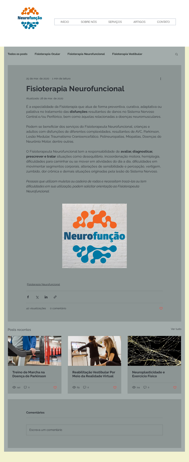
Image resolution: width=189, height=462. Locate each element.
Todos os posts (17, 54)
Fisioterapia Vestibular (127, 54)
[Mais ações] (160, 78)
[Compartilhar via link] (55, 297)
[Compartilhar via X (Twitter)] (37, 297)
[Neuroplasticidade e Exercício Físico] (154, 351)
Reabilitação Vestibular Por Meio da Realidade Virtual (93, 374)
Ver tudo (176, 328)
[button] (176, 54)
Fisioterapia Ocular (47, 54)
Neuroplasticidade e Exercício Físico (148, 374)
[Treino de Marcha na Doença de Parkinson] (34, 351)
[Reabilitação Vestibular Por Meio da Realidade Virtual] (94, 351)
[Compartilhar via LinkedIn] (46, 297)
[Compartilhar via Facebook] (28, 297)
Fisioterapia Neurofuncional (86, 54)
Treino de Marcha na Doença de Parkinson (29, 374)
